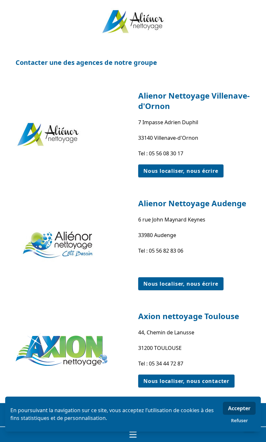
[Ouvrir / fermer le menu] (133, 434)
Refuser (239, 420)
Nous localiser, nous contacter (186, 381)
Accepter (239, 408)
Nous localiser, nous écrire (180, 170)
